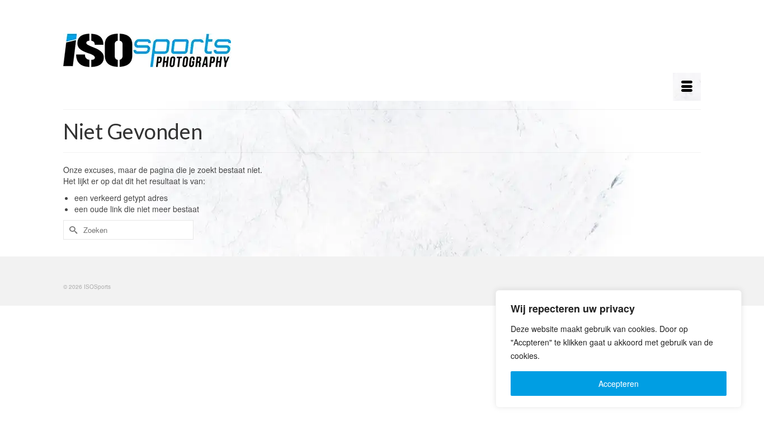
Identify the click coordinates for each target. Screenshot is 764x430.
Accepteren (618, 383)
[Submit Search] (71, 230)
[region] (619, 349)
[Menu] (687, 87)
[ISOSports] (164, 50)
